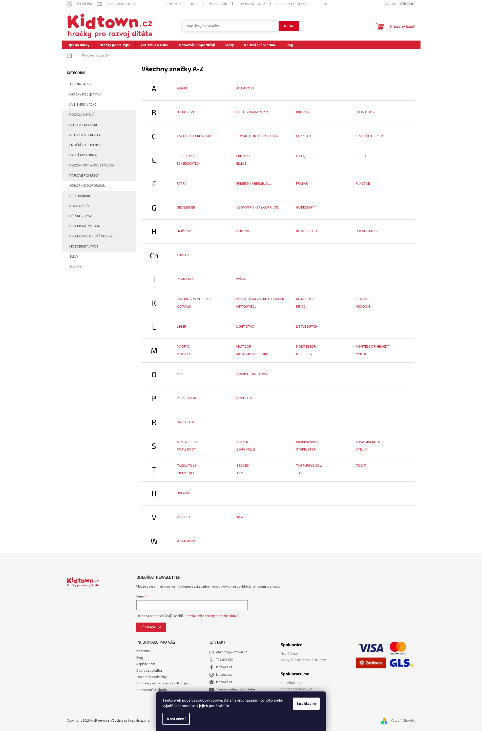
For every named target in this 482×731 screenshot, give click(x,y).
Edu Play (243, 156)
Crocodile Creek (369, 136)
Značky (75, 266)
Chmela (183, 255)
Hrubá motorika (83, 155)
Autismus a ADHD (83, 104)
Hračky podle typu (85, 94)
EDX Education (188, 163)
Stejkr (362, 449)
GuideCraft (305, 207)
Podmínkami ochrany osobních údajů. (211, 615)
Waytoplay (186, 540)
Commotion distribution (257, 136)
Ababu (182, 88)
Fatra (181, 183)
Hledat (289, 26)
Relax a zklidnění (83, 124)
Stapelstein (306, 449)
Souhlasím (306, 703)
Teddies (242, 465)
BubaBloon (365, 112)
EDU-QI (301, 156)
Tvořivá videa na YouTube (235, 689)
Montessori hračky (372, 346)
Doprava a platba (251, 4)
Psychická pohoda (84, 226)
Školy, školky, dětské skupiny (303, 660)
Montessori (306, 346)
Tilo (239, 473)
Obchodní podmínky (290, 4)
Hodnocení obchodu (151, 689)
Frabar (302, 183)
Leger (181, 326)
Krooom (363, 306)
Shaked (242, 441)
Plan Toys (244, 398)
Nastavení (176, 719)
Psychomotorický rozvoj (91, 236)
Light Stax (245, 326)
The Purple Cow (309, 465)
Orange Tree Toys (251, 374)
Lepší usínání (79, 195)
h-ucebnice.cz (291, 683)
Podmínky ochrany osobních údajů (162, 683)
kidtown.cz (224, 667)
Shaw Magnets (368, 441)
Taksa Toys (186, 465)
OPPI (180, 374)
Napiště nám (290, 653)
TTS (299, 473)
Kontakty (173, 4)
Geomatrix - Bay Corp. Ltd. (257, 207)
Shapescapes (307, 441)
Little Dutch (306, 326)
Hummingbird (366, 231)
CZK (388, 4)
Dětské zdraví (80, 216)
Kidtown (184, 306)
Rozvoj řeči (79, 206)
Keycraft (363, 299)
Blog (195, 4)
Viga (239, 517)
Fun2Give (363, 183)
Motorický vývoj (83, 246)
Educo (361, 156)
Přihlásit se (151, 627)
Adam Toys (245, 88)
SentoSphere (188, 441)
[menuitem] (78, 45)
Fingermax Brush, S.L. (253, 183)
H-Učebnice (185, 231)
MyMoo (362, 354)
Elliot (241, 163)
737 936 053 (225, 659)
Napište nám (218, 4)
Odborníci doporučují (87, 185)
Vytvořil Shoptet (403, 720)
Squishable (245, 449)
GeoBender (186, 207)
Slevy (73, 256)
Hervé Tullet (307, 231)
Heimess (242, 231)
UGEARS (183, 493)
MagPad (183, 346)
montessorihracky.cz (297, 689)
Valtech (183, 517)
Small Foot (186, 449)
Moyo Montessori (251, 354)
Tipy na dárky (80, 84)
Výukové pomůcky (84, 175)
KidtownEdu (246, 306)
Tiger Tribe (186, 473)
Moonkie (184, 354)
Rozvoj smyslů (81, 114)
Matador (243, 346)
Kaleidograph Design (194, 299)
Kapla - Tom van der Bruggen (260, 299)
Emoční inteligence (85, 145)
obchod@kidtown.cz (231, 652)
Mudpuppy (304, 354)
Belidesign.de (187, 112)
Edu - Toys (185, 156)
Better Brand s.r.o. (252, 112)
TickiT (361, 465)
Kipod (300, 306)
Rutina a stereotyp (85, 135)
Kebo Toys (305, 299)
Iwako (241, 279)
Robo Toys (186, 421)
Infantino (185, 279)
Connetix (303, 136)
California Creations (194, 136)
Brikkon (302, 112)
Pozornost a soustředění (91, 165)
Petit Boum (186, 398)
